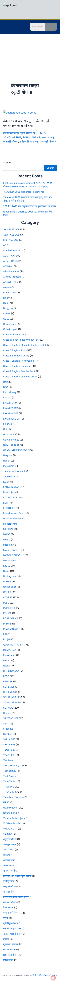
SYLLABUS (9, 739)
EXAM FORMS (11, 408)
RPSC (6, 676)
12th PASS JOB (11, 234)
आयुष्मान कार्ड (9, 870)
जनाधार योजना (9, 891)
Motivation (9, 560)
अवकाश (6, 854)
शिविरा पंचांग (8, 960)
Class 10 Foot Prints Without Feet (21, 339)
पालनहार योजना (10, 902)
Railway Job (9, 650)
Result (6, 665)
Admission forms (12, 250)
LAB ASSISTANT (12, 487)
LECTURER (9, 508)
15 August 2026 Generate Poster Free (23, 191)
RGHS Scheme (11, 671)
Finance (7, 423)
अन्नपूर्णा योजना (9, 844)
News (6, 571)
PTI (5, 634)
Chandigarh (9, 324)
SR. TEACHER (10, 718)
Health (6, 460)
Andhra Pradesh (12, 276)
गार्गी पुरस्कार (8, 881)
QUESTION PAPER (13, 644)
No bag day (9, 576)
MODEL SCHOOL (12, 555)
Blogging (8, 308)
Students (8, 728)
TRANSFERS (10, 791)
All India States (11, 271)
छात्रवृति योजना (10, 141)
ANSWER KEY (10, 282)
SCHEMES (39, 133)
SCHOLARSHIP (12, 137)
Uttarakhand (10, 813)
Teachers (8, 760)
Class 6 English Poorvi (15, 350)
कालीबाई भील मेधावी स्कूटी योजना (17, 876)
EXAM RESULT (11, 418)
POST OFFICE (10, 618)
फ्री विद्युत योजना (10, 923)
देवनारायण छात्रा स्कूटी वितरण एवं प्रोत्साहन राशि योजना (26, 123)
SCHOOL (8, 707)
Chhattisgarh (10, 329)
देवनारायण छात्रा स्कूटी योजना (17, 133)
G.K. (5, 429)
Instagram (8, 466)
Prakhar (7, 623)
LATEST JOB (10, 497)
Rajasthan (8, 655)
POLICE (7, 613)
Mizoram (8, 544)
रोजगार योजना (9, 949)
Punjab (7, 639)
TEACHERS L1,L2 (12, 765)
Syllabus (7, 734)
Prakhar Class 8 (11, 629)
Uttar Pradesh (10, 807)
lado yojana (9, 492)
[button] (5, 27)
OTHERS (7, 597)
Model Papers (10, 550)
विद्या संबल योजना (10, 954)
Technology (9, 770)
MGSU (6, 539)
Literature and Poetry (14, 513)
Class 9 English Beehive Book (19, 371)
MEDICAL (8, 529)
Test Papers (9, 776)
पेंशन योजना (8, 907)
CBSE (6, 318)
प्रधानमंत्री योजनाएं (11, 912)
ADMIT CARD (10, 255)
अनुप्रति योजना (9, 839)
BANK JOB (9, 292)
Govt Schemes (11, 439)
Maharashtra (10, 523)
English (7, 397)
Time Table (9, 781)
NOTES (7, 581)
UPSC (6, 802)
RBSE (6, 660)
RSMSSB (7, 681)
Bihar (6, 297)
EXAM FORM (10, 402)
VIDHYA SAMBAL (12, 823)
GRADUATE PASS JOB (15, 450)
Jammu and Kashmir (14, 471)
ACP (5, 245)
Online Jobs (9, 586)
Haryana (7, 455)
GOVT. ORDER (11, 445)
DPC (5, 387)
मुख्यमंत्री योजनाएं (48, 141)
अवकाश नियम (9, 860)
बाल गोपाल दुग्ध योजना (12, 928)
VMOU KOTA (10, 828)
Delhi (5, 381)
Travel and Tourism (13, 797)
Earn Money (9, 392)
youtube (7, 834)
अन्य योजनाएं (48, 137)
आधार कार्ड (8, 865)
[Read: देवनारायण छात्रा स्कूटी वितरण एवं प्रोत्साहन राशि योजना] (19, 112)
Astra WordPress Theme (45, 975)
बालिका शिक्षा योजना (29, 141)
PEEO (6, 602)
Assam (7, 287)
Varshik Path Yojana (14, 818)
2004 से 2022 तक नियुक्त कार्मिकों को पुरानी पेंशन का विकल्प (29, 206)
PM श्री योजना (10, 607)
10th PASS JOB (11, 229)
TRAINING (8, 786)
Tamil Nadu (9, 749)
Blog (5, 303)
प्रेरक (5, 918)
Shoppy (7, 713)
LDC (5, 502)
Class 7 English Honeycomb (18, 360)
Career (6, 313)
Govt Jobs (9, 434)
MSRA (6, 565)
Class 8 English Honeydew (17, 366)
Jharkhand (9, 476)
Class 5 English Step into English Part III (25, 345)
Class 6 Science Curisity (16, 355)
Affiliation (8, 266)
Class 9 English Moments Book (20, 376)
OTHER (7, 592)
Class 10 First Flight (14, 334)
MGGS (6, 534)
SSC (5, 723)
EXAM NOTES (10, 413)
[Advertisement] (30, 52)
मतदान (6, 939)
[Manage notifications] (53, 977)
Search (7, 162)
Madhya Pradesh (12, 518)
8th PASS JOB (10, 239)
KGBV (6, 481)
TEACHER (8, 755)
